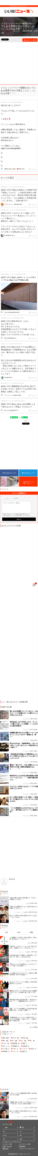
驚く (32, 1041)
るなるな (26, 719)
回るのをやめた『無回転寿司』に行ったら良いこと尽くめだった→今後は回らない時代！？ (24, 745)
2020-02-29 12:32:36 (19, 401)
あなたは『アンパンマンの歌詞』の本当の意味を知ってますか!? (23, 982)
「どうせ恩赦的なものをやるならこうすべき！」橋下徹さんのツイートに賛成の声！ (24, 810)
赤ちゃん (6, 1046)
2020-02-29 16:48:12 (21, 274)
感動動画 (16, 1046)
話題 (25, 1038)
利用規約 (22, 1146)
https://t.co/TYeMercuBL (19, 279)
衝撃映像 (15, 1043)
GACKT (33, 1049)
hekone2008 (4, 318)
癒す (5, 1041)
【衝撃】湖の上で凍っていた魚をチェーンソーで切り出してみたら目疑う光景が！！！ (23, 1103)
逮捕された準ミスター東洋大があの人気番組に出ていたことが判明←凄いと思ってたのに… (23, 992)
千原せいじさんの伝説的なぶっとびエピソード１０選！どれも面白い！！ (23, 965)
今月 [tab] (18, 932)
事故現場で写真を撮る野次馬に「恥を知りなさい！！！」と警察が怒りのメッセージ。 (23, 1000)
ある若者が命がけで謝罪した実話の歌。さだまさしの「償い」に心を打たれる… (23, 956)
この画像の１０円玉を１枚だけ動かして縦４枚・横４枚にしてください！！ (23, 938)
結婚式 (24, 1051)
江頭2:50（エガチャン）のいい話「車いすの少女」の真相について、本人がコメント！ (23, 947)
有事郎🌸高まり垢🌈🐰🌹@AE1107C (14, 169)
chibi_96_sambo (5, 210)
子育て (15, 1049)
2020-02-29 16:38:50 (21, 210)
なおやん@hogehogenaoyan (11, 312)
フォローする (9, 102)
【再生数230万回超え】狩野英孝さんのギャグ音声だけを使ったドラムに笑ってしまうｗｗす (24, 756)
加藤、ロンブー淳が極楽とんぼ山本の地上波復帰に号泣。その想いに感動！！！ (23, 1009)
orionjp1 (3, 343)
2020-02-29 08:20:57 (18, 102)
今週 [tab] (6, 932)
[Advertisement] (19, 61)
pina (27, 903)
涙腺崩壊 (26, 1046)
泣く (23, 1041)
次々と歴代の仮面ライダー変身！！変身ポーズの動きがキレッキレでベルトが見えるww (24, 799)
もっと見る (34, 1027)
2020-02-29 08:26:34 (19, 186)
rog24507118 (4, 401)
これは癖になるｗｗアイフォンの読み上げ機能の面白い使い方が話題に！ (23, 973)
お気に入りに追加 (30, 40)
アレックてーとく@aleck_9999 (12, 395)
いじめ (24, 1049)
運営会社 (5, 1148)
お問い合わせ (7, 1146)
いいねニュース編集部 (21, 912)
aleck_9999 (3, 383)
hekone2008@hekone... (10, 338)
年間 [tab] (31, 932)
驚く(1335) (34, 31)
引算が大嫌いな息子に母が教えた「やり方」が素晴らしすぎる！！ (23, 898)
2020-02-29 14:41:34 (19, 383)
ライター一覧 (7, 1144)
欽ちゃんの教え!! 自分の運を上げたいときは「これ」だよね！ (23, 916)
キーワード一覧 (24, 1144)
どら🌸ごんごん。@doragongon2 (13, 204)
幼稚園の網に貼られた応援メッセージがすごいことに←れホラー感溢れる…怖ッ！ (24, 734)
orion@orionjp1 (8, 377)
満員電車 (6, 1051)
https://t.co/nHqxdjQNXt (11, 148)
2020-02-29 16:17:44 (17, 343)
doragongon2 (4, 186)
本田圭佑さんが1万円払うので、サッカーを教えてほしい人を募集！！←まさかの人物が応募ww (24, 724)
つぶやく (26, 420)
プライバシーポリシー (27, 1148)
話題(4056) (26, 31)
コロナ (6, 1043)
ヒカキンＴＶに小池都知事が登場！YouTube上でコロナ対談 (23, 1094)
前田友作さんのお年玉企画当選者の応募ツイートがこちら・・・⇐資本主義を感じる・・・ (24, 777)
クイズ (15, 1051)
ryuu (28, 1099)
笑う (14, 1041)
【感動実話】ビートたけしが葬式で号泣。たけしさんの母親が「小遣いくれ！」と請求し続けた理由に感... (23, 1019)
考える (15, 1038)
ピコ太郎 (6, 1049)
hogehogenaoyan (5, 274)
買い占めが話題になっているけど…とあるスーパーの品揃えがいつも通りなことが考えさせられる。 (24, 713)
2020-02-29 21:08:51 (19, 318)
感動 (6, 1038)
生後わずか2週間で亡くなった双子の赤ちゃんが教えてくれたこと (24, 907)
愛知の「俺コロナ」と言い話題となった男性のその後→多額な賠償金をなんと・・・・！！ (24, 767)
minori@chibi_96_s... (9, 235)
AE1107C (3, 102)
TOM (28, 943)
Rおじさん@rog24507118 (11, 410)
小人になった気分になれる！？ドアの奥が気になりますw (24, 787)
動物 (25, 1043)
